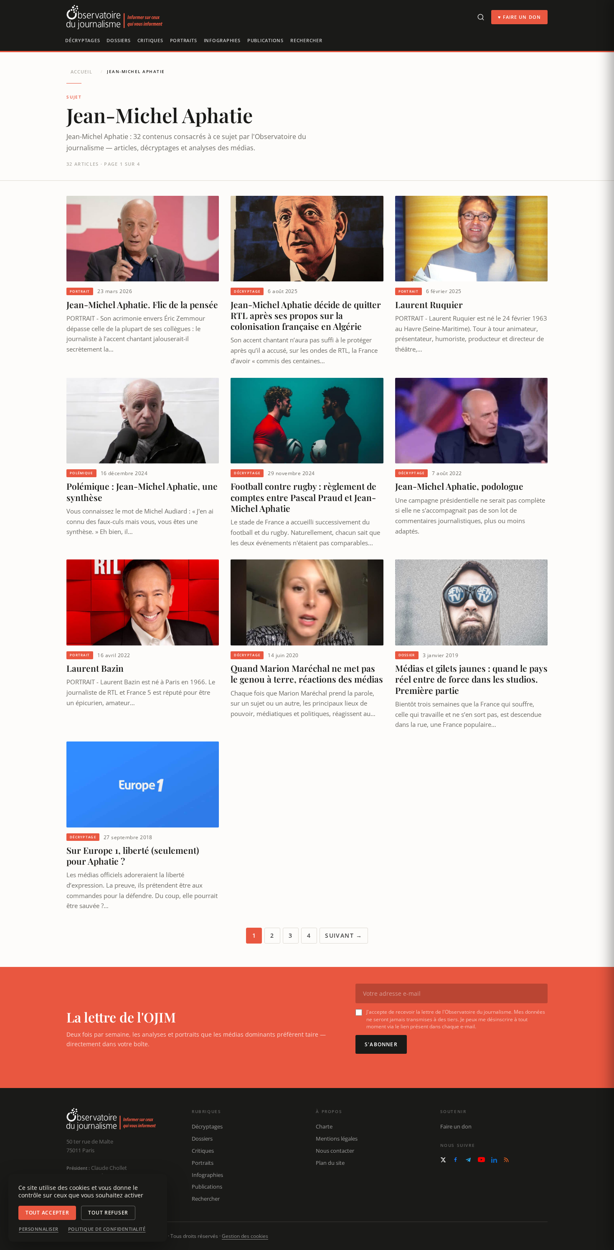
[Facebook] (455, 1159)
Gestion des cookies (245, 1236)
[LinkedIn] (494, 1159)
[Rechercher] (480, 17)
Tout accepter (47, 1212)
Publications (265, 40)
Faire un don (456, 1126)
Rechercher (306, 40)
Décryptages (82, 40)
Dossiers (118, 40)
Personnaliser (38, 1229)
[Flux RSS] (506, 1159)
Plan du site (330, 1162)
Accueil (81, 71)
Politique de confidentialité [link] (107, 1229)
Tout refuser (108, 1212)
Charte (324, 1126)
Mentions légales (337, 1138)
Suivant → (344, 935)
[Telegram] (468, 1160)
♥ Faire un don (519, 17)
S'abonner (381, 1044)
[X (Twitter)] (443, 1159)
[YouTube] (481, 1159)
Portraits (183, 40)
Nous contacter (335, 1150)
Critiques (150, 40)
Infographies (222, 40)
